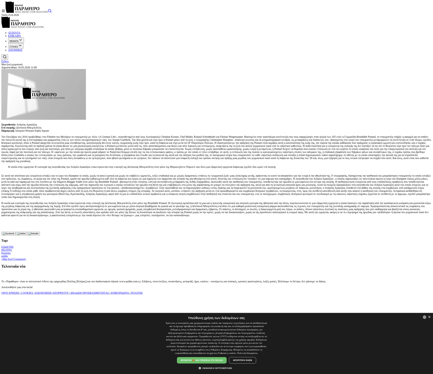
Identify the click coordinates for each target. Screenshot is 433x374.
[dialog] (216, 343)
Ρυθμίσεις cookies (227, 353)
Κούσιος (6, 253)
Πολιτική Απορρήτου (247, 353)
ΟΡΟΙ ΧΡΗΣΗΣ (10, 292)
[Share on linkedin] (33, 233)
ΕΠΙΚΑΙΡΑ (14, 35)
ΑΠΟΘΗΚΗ (15, 50)
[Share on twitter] (21, 233)
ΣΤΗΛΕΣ (13, 47)
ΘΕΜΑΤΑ (14, 41)
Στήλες (5, 61)
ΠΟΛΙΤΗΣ (136, 292)
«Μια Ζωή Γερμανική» (13, 259)
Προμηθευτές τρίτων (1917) (213, 336)
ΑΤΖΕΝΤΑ (14, 32)
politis (4, 256)
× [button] (429, 317)
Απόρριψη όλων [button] (242, 360)
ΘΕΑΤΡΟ (6, 249)
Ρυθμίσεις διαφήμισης (221, 349)
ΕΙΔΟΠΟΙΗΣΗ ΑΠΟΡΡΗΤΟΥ (51, 292)
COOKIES (27, 292)
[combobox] (424, 317)
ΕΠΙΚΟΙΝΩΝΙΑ (120, 292)
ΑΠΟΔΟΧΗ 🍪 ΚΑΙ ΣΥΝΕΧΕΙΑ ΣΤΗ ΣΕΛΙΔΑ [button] (202, 360)
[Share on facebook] (8, 233)
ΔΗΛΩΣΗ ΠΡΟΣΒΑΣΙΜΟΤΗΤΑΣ (90, 292)
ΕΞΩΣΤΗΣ (7, 246)
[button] (216, 368)
